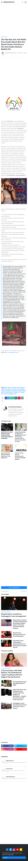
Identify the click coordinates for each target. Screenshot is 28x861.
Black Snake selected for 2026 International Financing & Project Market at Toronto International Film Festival (20, 624)
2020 (6, 36)
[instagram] (14, 849)
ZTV (15, 393)
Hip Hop (14, 389)
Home (2, 36)
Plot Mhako (8, 390)
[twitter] (10, 849)
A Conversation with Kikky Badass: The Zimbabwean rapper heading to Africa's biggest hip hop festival (11, 673)
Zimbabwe (11, 393)
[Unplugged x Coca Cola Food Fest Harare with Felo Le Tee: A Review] (6, 705)
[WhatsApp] (12, 398)
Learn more (11, 854)
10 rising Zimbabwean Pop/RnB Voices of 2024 (20, 683)
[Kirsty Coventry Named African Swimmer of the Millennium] (7, 448)
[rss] (21, 849)
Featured (3, 389)
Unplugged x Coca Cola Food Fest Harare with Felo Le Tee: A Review (20, 705)
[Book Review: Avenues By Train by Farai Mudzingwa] (6, 634)
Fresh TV (8, 389)
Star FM (3, 392)
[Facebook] (6, 398)
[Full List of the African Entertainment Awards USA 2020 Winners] (21, 448)
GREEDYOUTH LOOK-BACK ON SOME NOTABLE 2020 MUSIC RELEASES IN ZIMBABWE (7, 435)
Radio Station (22, 390)
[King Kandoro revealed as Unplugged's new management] (14, 603)
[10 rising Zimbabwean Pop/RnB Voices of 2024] (6, 683)
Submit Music (9, 392)
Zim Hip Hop (4, 393)
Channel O (22, 387)
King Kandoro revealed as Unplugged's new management (13, 615)
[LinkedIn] (15, 398)
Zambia (22, 392)
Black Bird (16, 387)
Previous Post (5, 591)
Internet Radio (20, 389)
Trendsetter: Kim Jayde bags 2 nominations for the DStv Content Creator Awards (20, 644)
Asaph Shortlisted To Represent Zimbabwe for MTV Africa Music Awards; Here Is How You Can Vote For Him (20, 436)
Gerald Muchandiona (15, 407)
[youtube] (17, 849)
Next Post (23, 591)
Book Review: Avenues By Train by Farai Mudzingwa (19, 634)
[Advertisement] (14, 20)
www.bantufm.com (13, 352)
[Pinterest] (19, 398)
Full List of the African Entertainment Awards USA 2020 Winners (20, 456)
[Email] (22, 398)
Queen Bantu (14, 390)
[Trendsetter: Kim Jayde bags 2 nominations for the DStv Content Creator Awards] (6, 643)
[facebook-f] (7, 849)
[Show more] (2, 401)
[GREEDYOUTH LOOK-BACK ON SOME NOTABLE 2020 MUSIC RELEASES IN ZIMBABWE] (7, 427)
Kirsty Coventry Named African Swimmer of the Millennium (5, 455)
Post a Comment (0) (14, 587)
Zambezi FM (17, 392)
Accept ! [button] (5, 857)
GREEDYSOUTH (8, 2)
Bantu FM (10, 387)
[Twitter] (9, 398)
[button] (1, 2)
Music (2, 390)
